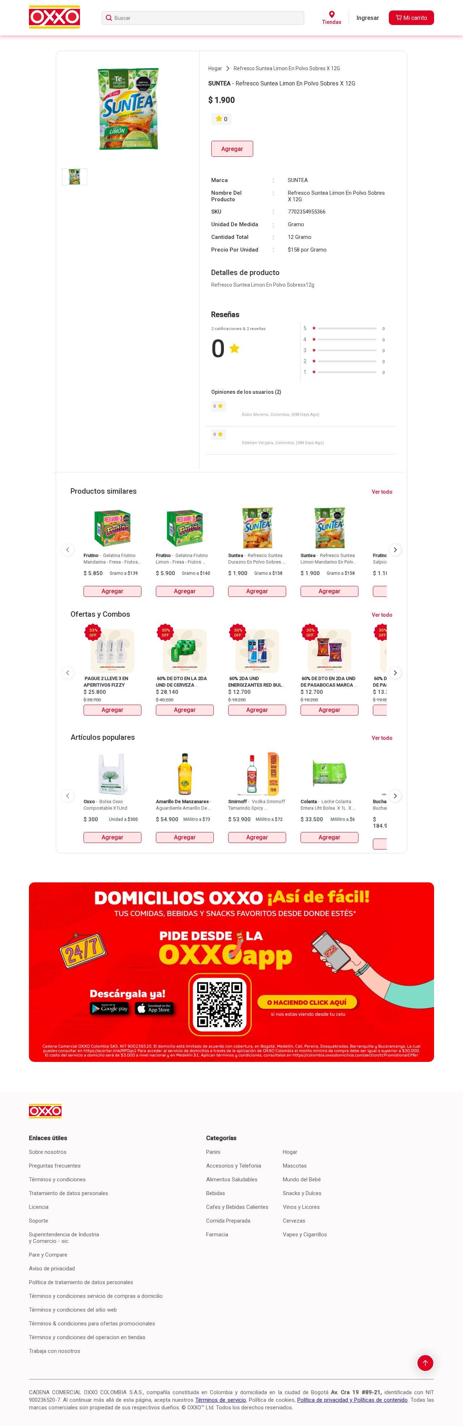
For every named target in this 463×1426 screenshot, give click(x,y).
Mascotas (295, 1166)
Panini (213, 1152)
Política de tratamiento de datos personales (81, 1282)
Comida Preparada (228, 1221)
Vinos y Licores (301, 1207)
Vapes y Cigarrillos (305, 1234)
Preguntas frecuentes (55, 1166)
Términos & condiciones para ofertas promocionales (92, 1323)
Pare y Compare (48, 1255)
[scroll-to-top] (425, 1363)
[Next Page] (395, 550)
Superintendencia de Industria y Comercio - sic (64, 1237)
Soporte (38, 1221)
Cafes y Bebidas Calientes (237, 1207)
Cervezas (294, 1221)
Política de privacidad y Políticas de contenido (352, 1400)
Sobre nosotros (48, 1152)
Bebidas (215, 1193)
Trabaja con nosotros (54, 1351)
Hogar (290, 1152)
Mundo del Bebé (302, 1179)
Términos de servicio (220, 1400)
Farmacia (217, 1234)
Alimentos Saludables (232, 1179)
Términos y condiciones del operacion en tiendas (87, 1337)
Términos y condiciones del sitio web (73, 1310)
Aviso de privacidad (52, 1268)
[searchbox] (203, 18)
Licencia (38, 1207)
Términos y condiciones (57, 1179)
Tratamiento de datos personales (68, 1193)
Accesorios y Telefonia (233, 1166)
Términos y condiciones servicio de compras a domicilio (96, 1296)
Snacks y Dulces (302, 1193)
